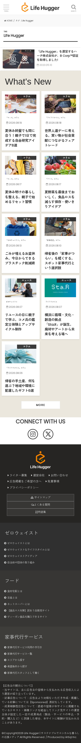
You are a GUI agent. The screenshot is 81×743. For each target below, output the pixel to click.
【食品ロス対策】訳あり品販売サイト (28, 610)
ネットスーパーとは (18, 604)
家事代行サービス (24, 637)
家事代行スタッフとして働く (23, 673)
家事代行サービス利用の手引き (24, 647)
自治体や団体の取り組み (21, 562)
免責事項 (53, 481)
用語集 (42, 512)
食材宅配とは (14, 591)
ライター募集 (18, 475)
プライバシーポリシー (24, 487)
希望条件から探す (17, 666)
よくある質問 (42, 505)
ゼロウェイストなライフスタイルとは (28, 549)
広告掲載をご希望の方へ (26, 481)
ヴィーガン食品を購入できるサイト (27, 617)
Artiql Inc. (71, 737)
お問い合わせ (59, 475)
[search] (73, 4)
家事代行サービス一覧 (19, 654)
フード (12, 581)
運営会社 (39, 475)
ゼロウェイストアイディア (22, 556)
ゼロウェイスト (21, 533)
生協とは (12, 597)
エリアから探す (16, 660)
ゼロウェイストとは (18, 543)
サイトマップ (41, 497)
